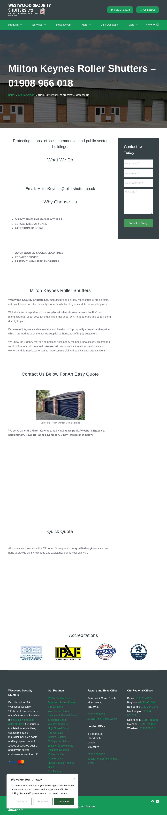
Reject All (43, 801)
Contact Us (149, 9)
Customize (21, 801)
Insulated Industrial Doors (62, 715)
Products (13, 24)
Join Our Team (109, 24)
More (131, 24)
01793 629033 (147, 724)
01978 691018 (148, 728)
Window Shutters (58, 724)
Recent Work (63, 24)
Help (84, 24)
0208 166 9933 (96, 754)
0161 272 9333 (122, 9)
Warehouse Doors (58, 711)
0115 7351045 (150, 719)
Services (37, 24)
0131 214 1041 (149, 706)
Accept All (64, 801)
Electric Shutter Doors (60, 745)
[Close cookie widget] (74, 778)
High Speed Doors (58, 728)
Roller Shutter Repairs (61, 762)
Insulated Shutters (58, 749)
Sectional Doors (57, 719)
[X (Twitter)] (157, 801)
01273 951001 (146, 702)
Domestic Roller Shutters (62, 702)
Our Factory (54, 771)
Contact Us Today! (138, 223)
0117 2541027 (144, 698)
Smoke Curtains (57, 737)
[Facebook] (152, 801)
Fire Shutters (55, 706)
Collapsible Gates (58, 741)
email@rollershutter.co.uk (102, 718)
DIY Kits (52, 767)
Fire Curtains (55, 732)
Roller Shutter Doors (60, 698)
